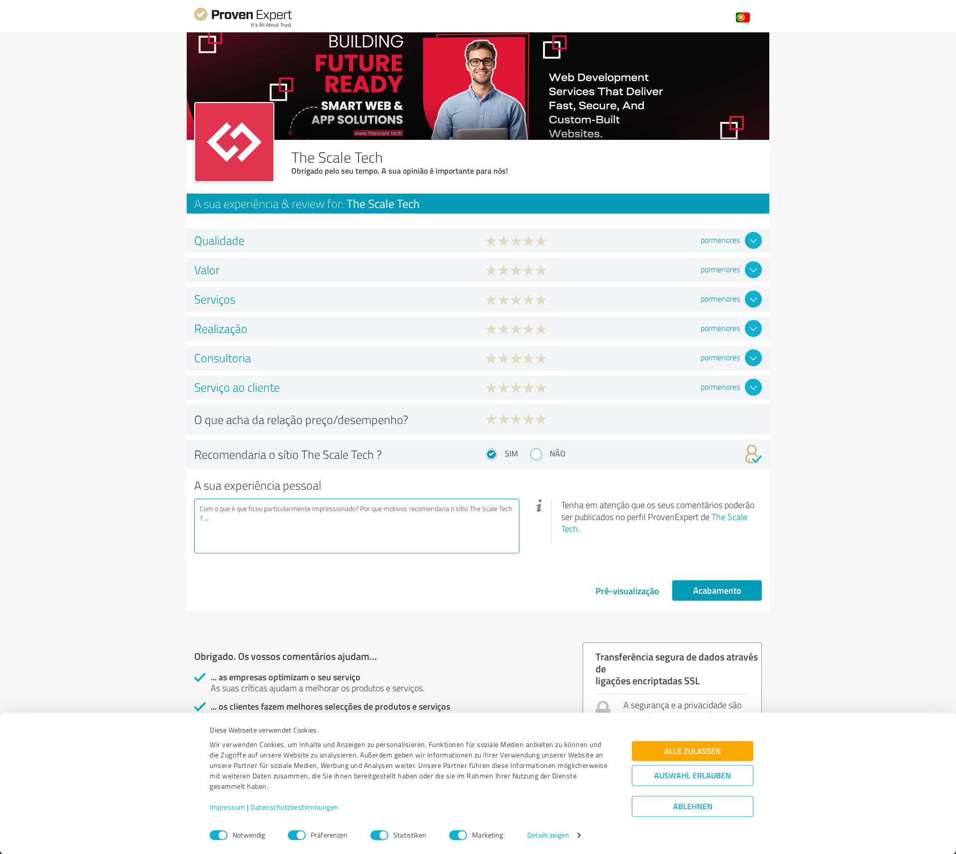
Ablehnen (693, 806)
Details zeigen (548, 835)
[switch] (297, 835)
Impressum (227, 807)
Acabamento (717, 590)
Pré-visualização (627, 590)
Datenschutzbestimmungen (294, 807)
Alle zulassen (692, 751)
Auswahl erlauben (692, 775)
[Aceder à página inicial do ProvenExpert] (243, 25)
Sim (511, 453)
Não (558, 453)
